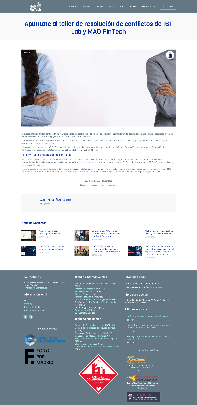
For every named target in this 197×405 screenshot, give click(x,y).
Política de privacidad (34, 310)
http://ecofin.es (46, 204)
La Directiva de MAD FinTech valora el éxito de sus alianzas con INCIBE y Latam (106, 234)
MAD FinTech (111, 185)
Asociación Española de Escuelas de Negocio (96, 338)
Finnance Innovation (84, 291)
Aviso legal (29, 303)
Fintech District (82, 294)
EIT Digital (80, 313)
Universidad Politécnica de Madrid (90, 333)
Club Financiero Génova (86, 344)
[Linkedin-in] (31, 317)
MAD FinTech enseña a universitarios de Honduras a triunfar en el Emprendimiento (106, 249)
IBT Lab (101, 185)
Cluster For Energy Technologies (90, 299)
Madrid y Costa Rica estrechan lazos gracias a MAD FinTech (159, 232)
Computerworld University (87, 310)
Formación (93, 185)
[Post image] (28, 235)
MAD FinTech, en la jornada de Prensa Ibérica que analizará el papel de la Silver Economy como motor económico (159, 250)
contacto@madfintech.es (35, 288)
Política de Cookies (33, 307)
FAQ (26, 300)
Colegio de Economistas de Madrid (91, 325)
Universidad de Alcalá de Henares (90, 336)
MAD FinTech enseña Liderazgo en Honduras (49, 232)
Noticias (27, 53)
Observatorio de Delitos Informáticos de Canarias (98, 346)
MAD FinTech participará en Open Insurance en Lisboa (51, 247)
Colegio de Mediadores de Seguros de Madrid (95, 328)
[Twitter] (25, 317)
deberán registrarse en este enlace (88, 169)
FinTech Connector (84, 288)
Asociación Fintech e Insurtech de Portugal (95, 283)
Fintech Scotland (83, 296)
